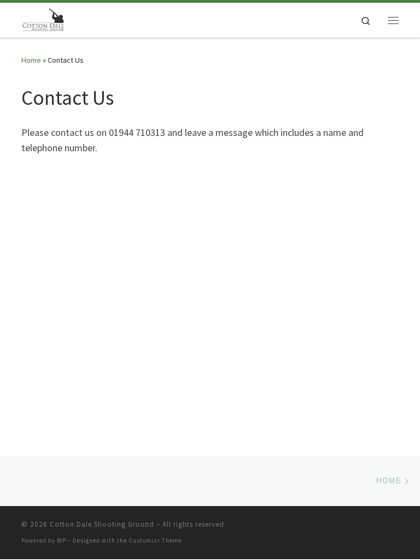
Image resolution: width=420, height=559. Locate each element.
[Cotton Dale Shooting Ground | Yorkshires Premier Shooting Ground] (43, 18)
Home (31, 60)
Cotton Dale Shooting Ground (102, 524)
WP (61, 540)
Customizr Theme (155, 540)
